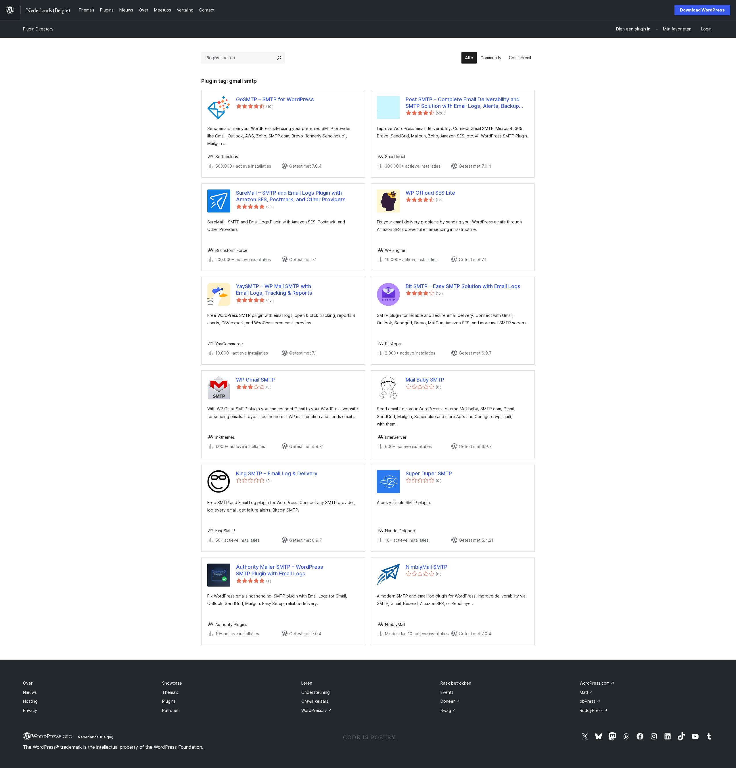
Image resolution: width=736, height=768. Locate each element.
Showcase (172, 683)
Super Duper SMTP (429, 473)
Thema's (170, 692)
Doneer (450, 701)
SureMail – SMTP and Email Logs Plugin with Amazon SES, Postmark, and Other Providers (291, 196)
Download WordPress (702, 9)
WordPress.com (597, 683)
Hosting (30, 701)
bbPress (590, 701)
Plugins (169, 701)
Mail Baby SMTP (425, 380)
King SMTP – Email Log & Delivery (276, 473)
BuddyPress (593, 710)
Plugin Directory (38, 28)
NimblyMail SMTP (426, 567)
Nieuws (30, 692)
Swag (448, 710)
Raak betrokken (455, 683)
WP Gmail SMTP (255, 380)
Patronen (171, 710)
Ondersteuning (315, 692)
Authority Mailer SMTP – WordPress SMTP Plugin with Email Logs (279, 570)
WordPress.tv (316, 710)
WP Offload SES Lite (430, 193)
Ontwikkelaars (314, 701)
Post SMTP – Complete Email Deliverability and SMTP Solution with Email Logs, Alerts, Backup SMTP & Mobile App (463, 103)
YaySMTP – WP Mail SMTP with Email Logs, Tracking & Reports (274, 289)
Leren (306, 683)
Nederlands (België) (95, 737)
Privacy (30, 710)
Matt (586, 692)
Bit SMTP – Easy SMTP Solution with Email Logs (463, 286)
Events (446, 692)
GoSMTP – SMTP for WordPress (275, 99)
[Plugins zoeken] (279, 58)
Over (27, 683)
